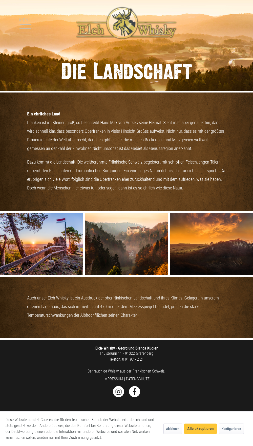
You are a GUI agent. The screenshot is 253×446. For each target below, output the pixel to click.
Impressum (113, 379)
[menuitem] (12, 20)
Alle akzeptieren (200, 428)
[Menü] (16, 25)
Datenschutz (137, 379)
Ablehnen (172, 429)
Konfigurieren (231, 429)
